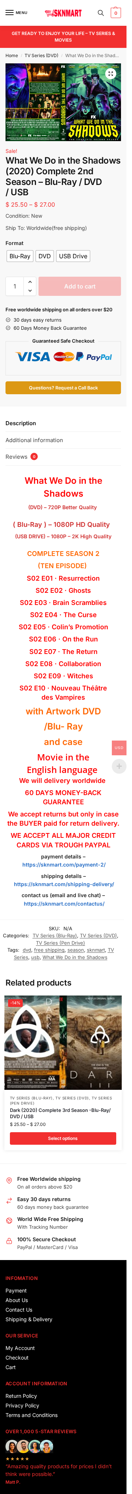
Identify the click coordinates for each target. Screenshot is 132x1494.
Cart (11, 1367)
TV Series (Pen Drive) (60, 943)
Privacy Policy (22, 1405)
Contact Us (19, 1309)
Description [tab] (21, 423)
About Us (17, 1300)
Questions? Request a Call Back (63, 388)
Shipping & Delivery (29, 1319)
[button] (115, 13)
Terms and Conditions (32, 1415)
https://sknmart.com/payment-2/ (64, 864)
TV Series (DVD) (41, 55)
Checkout (17, 1357)
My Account (20, 1348)
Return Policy (21, 1396)
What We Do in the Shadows (75, 957)
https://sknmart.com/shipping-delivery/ (63, 884)
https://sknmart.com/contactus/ (64, 903)
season (75, 950)
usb (35, 957)
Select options (63, 1138)
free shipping (49, 950)
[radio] (20, 256)
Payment (16, 1290)
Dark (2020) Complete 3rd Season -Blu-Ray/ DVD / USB (60, 1113)
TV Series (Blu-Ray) (55, 935)
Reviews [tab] (21, 456)
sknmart (96, 950)
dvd (27, 950)
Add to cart (80, 286)
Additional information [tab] (34, 440)
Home (12, 55)
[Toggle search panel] (100, 13)
